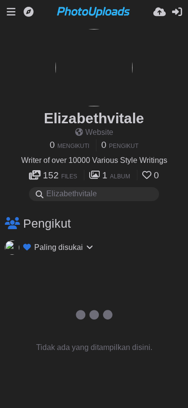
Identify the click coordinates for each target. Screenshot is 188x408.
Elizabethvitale (94, 118)
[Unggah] (159, 12)
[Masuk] (177, 12)
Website (99, 132)
